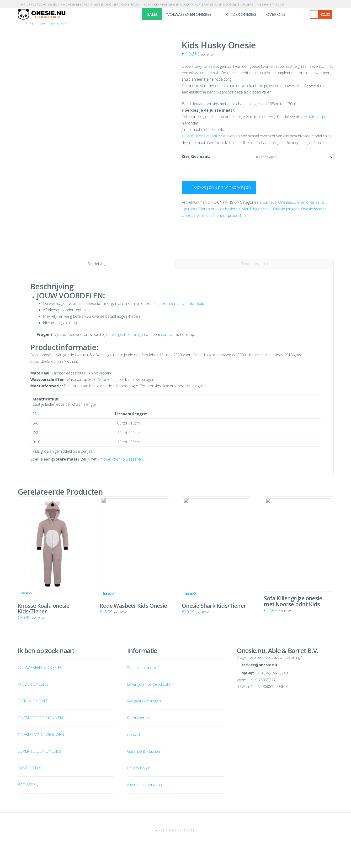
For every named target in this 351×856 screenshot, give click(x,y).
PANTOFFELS (29, 768)
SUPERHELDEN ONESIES (39, 751)
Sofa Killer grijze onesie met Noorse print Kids (293, 601)
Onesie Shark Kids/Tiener (214, 605)
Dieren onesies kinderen (219, 209)
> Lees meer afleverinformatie (179, 303)
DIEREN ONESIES (33, 701)
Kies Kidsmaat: (196, 156)
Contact (133, 734)
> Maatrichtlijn (313, 116)
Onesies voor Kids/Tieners (204, 215)
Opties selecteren (54, 582)
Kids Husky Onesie (52, 24)
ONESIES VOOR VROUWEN (41, 734)
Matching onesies (256, 209)
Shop (29, 24)
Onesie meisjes (314, 209)
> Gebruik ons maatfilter (202, 136)
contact (167, 334)
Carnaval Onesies (277, 202)
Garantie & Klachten (144, 751)
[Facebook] (325, 4)
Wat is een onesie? (143, 667)
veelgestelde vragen (128, 334)
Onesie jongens (286, 209)
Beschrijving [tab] (96, 263)
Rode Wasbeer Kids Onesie (133, 605)
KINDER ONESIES (33, 684)
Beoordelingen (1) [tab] (254, 263)
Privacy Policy (138, 768)
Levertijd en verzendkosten (150, 684)
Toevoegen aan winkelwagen (221, 187)
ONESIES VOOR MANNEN (40, 718)
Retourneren (138, 718)
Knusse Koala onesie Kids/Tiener (43, 608)
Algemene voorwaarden (147, 784)
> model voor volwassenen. (120, 459)
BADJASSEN (28, 784)
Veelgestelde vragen (144, 701)
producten (237, 215)
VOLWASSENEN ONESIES (40, 667)
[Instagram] (331, 4)
